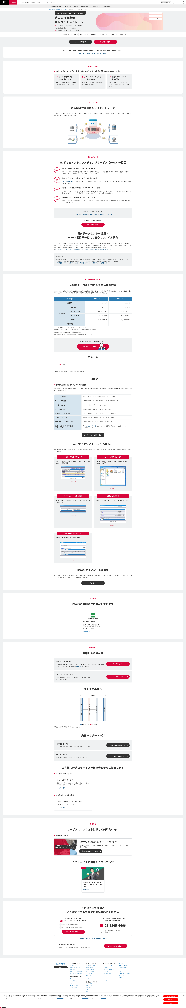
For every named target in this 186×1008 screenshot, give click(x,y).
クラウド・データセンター (108, 969)
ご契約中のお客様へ (123, 967)
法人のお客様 (57, 9)
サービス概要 (73, 34)
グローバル (105, 979)
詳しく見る (93, 583)
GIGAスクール (89, 985)
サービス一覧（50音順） (75, 967)
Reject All (170, 999)
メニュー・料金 (92, 34)
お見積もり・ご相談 (89, 347)
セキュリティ (105, 971)
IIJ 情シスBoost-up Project (76, 984)
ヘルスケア (88, 987)
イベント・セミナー (74, 978)
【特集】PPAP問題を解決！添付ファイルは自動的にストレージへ (92, 215)
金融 (87, 989)
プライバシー (105, 980)
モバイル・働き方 (90, 973)
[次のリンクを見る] (128, 34)
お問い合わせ (121, 972)
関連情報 (121, 34)
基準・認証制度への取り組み (76, 973)
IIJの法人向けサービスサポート (125, 973)
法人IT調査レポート (74, 980)
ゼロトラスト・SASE (90, 965)
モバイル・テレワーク (107, 965)
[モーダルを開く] (73, 472)
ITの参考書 (88, 979)
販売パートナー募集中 (155, 18)
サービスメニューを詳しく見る (92, 435)
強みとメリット (83, 34)
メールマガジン (122, 975)
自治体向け (88, 975)
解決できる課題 (64, 34)
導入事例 (120, 963)
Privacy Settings (171, 996)
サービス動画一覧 (73, 982)
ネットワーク (105, 967)
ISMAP (155, 15)
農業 (87, 991)
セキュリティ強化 (90, 967)
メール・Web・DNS (107, 973)
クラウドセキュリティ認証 (155, 13)
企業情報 (60, 967)
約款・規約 (72, 969)
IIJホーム (51, 9)
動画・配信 (105, 977)
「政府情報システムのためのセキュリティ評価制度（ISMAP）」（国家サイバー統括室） (81, 263)
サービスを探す (64, 9)
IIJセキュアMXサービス (68, 181)
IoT (103, 975)
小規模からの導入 (90, 977)
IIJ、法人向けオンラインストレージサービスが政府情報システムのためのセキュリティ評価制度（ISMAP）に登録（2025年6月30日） (82, 249)
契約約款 (79, 666)
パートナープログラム (123, 965)
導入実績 (102, 34)
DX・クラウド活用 (90, 971)
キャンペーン (121, 977)
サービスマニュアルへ (120, 755)
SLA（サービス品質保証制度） (76, 971)
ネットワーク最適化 (90, 969)
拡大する (72, 481)
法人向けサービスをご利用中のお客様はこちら (92, 938)
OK (171, 1003)
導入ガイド (112, 34)
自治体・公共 (89, 984)
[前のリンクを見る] (58, 34)
